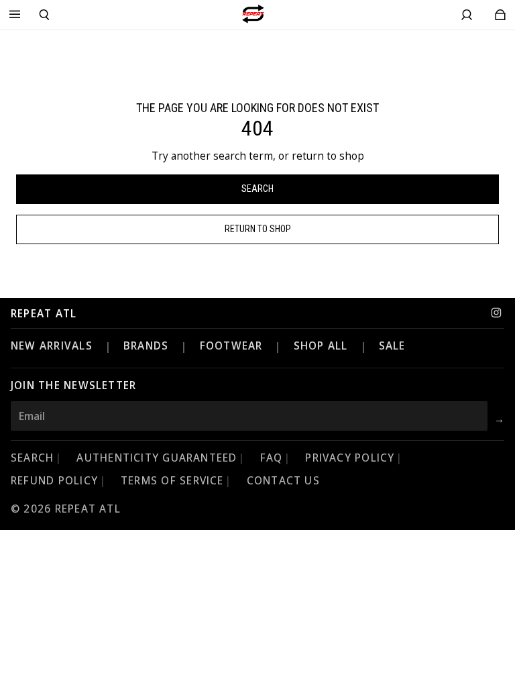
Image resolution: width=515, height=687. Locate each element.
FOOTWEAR (231, 346)
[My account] (466, 15)
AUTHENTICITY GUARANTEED (156, 458)
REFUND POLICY (54, 481)
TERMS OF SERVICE (172, 481)
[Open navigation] (15, 15)
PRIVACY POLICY (349, 458)
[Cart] (500, 15)
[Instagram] (496, 313)
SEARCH (32, 458)
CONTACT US (283, 481)
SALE (392, 346)
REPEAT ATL (43, 314)
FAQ (271, 458)
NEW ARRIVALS (52, 346)
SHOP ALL (321, 346)
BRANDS (145, 346)
